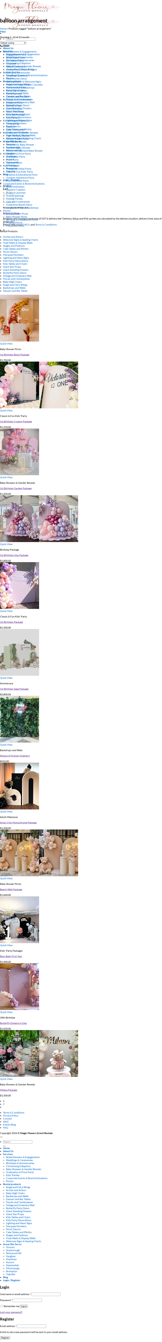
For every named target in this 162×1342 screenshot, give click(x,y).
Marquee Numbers (13, 254)
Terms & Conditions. (46, 224)
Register (5, 1338)
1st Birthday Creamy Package (16, 421)
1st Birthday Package (11, 621)
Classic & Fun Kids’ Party (19, 171)
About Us (8, 48)
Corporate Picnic (15, 225)
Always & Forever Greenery (15, 755)
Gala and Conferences (18, 201)
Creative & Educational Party (21, 174)
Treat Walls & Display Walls (18, 242)
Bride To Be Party (15, 57)
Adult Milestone (15, 111)
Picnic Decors (10, 251)
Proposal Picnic (14, 222)
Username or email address (15, 1294)
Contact (7, 1118)
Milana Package (8, 1089)
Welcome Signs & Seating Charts (20, 239)
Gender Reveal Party (17, 138)
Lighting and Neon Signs (16, 257)
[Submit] (4, 1146)
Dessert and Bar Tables (15, 290)
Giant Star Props (12, 266)
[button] (3, 31)
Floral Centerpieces (16, 90)
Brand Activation (15, 186)
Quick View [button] (6, 343)
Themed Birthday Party (18, 168)
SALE (6, 1121)
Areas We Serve (12, 1244)
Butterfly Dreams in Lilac (13, 1023)
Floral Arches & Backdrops (20, 87)
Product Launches (16, 192)
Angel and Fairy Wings (15, 284)
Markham (11, 1259)
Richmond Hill (13, 1253)
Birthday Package (15, 114)
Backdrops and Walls (14, 287)
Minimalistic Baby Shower (20, 144)
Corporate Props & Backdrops (22, 207)
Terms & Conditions (13, 1112)
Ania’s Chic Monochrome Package (18, 822)
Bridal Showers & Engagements (20, 51)
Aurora (10, 1262)
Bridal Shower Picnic (17, 213)
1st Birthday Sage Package (14, 688)
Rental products (12, 1184)
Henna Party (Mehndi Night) (21, 69)
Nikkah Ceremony (16, 66)
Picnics (7, 210)
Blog (5, 174)
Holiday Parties (14, 198)
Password (6, 1300)
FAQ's (26, 224)
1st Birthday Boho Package (14, 354)
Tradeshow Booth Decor (19, 204)
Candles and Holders (17, 96)
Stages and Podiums (14, 245)
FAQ (5, 1127)
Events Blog (9, 1124)
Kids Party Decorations (15, 260)
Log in (24, 1306)
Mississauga (12, 1268)
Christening (12, 123)
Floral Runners (14, 93)
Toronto (10, 1247)
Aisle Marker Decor (16, 78)
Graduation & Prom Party (17, 153)
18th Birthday (13, 105)
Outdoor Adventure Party (20, 177)
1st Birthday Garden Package (16, 488)
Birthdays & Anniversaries (17, 99)
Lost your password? (11, 1312)
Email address (8, 1325)
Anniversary (12, 117)
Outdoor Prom (14, 162)
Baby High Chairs (12, 281)
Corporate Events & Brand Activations (24, 183)
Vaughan (11, 1256)
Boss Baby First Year (11, 956)
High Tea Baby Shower (18, 135)
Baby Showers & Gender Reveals (20, 132)
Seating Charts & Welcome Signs (23, 81)
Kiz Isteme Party (15, 60)
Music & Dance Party (17, 180)
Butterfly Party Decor (15, 272)
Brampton (11, 1271)
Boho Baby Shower (16, 141)
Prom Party (12, 159)
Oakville (10, 1274)
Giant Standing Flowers (15, 269)
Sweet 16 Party (14, 102)
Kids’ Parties (10, 165)
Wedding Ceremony (17, 75)
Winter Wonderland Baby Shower (24, 150)
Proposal (11, 63)
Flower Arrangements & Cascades (24, 84)
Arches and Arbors (13, 236)
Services (8, 1154)
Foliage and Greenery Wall (17, 275)
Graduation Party (15, 156)
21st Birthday (13, 108)
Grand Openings (15, 195)
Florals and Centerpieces (16, 278)
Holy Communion (15, 129)
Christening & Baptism (18, 63)
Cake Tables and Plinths (16, 248)
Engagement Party (16, 54)
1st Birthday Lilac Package (14, 555)
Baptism (10, 126)
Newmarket (12, 1265)
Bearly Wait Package (11, 889)
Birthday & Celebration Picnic (22, 219)
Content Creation (15, 189)
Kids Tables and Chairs (15, 263)
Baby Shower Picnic (16, 216)
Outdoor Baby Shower (18, 147)
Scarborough (13, 1250)
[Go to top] (1, 1137)
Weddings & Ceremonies (16, 72)
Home (3, 28)
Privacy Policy (10, 1115)
